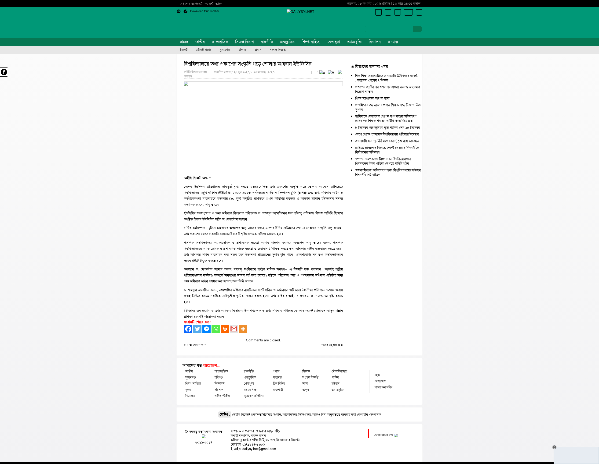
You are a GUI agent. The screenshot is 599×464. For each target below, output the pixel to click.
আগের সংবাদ (198, 345)
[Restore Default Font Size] (340, 72)
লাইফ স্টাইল (222, 396)
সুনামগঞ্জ (225, 50)
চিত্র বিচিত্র (279, 383)
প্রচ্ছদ (184, 42)
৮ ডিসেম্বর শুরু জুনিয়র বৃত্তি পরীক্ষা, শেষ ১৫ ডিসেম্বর (387, 127)
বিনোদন (375, 42)
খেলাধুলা (334, 42)
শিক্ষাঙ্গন (219, 383)
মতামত (277, 377)
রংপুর (305, 390)
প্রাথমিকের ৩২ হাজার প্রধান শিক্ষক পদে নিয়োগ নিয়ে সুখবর (388, 107)
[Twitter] (197, 329)
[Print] (225, 329)
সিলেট (184, 50)
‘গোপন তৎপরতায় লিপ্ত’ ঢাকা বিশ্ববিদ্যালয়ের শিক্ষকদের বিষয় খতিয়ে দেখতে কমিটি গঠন (383, 161)
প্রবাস (258, 50)
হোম (377, 375)
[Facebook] (188, 329)
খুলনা (188, 390)
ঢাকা (305, 383)
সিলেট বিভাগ (244, 42)
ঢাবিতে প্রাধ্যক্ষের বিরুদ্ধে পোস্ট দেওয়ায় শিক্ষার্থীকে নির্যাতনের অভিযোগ (387, 150)
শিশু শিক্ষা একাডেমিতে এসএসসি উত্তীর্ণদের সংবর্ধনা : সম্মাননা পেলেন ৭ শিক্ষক (387, 78)
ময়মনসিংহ (250, 390)
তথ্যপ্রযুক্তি (354, 42)
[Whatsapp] (216, 329)
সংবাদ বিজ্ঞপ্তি (278, 50)
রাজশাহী (278, 390)
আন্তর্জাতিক (220, 42)
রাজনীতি (267, 42)
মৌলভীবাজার (204, 50)
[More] (243, 329)
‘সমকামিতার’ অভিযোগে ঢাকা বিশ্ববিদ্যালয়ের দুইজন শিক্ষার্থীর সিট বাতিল (388, 172)
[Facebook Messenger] (206, 329)
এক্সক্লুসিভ (287, 42)
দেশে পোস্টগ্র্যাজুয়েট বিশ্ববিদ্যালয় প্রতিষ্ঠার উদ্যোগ (387, 134)
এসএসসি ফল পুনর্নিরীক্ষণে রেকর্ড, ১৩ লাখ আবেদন (387, 141)
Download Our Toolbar (204, 11)
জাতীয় (200, 42)
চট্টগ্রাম (336, 383)
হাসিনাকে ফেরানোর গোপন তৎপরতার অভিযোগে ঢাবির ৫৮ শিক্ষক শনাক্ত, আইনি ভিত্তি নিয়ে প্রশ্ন (385, 118)
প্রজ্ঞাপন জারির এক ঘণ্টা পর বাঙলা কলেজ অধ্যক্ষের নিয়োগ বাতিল (387, 89)
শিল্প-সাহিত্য (311, 42)
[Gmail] (234, 329)
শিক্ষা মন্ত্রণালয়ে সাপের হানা (372, 98)
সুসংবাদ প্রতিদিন (253, 396)
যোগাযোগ (380, 381)
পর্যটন (335, 377)
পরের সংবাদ (329, 345)
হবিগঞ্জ (242, 50)
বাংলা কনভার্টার (383, 387)
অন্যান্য (393, 42)
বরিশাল (219, 390)
